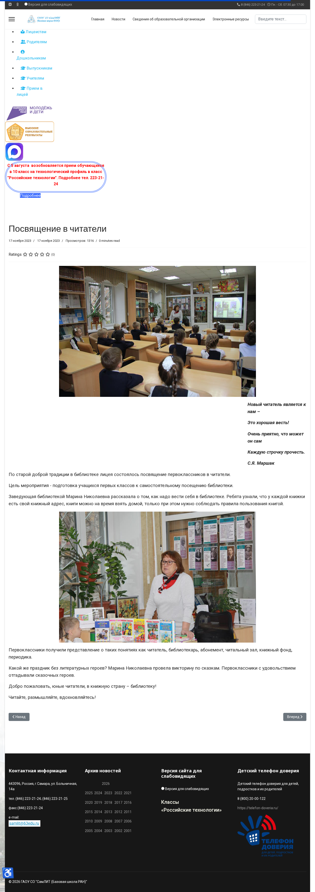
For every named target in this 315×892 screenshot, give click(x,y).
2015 (89, 812)
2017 (118, 803)
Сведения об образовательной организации (169, 19)
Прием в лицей (29, 91)
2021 (128, 793)
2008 (108, 821)
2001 (128, 831)
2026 (106, 784)
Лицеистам (35, 31)
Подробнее (30, 195)
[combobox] (280, 19)
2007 (118, 821)
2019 (98, 803)
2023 (108, 793)
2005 (89, 831)
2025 (89, 793)
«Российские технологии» (191, 810)
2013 (108, 812)
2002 (118, 831)
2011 (127, 812)
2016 (127, 803)
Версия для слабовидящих (50, 4)
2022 (118, 793)
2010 (89, 821)
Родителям (36, 42)
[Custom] (17, 4)
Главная (97, 19)
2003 (109, 831)
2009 (98, 821)
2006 (127, 821)
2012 (118, 812)
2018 (108, 803)
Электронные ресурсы (230, 19)
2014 (98, 812)
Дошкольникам (31, 58)
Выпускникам (39, 68)
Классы (170, 802)
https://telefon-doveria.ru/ (257, 808)
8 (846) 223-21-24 (253, 4)
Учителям (35, 78)
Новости (118, 19)
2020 (89, 803)
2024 (98, 793)
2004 (99, 831)
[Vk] (10, 4)
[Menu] (12, 19)
